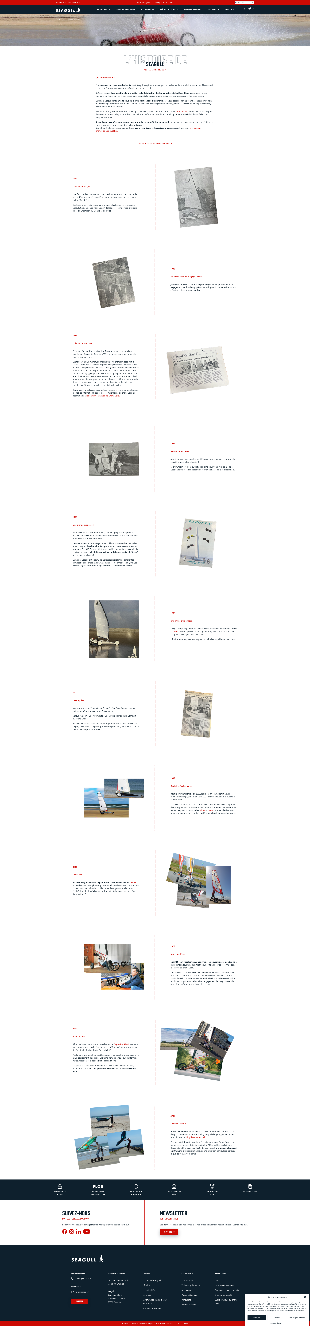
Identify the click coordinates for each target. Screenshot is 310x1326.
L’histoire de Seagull (152, 1280)
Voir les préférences (297, 1317)
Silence (132, 882)
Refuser (277, 1317)
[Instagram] (71, 1232)
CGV (216, 1280)
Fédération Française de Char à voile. (103, 395)
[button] (305, 1297)
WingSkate (213, 9)
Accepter (256, 1317)
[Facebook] (64, 1232)
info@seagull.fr (144, 2)
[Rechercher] (253, 9)
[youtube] (86, 1232)
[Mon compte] (244, 9)
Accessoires (147, 9)
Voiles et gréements (191, 1285)
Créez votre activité (223, 1295)
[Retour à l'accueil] (68, 9)
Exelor (210, 810)
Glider (202, 810)
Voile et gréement (125, 9)
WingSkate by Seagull (195, 1137)
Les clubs (147, 1295)
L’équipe (146, 1285)
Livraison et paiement (224, 1285)
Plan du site (160, 1323)
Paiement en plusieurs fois (68, 2)
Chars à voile (103, 9)
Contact (229, 9)
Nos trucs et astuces (152, 1308)
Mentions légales (276, 1323)
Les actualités (149, 1290)
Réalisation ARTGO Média (177, 1323)
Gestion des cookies (130, 1323)
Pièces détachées (169, 9)
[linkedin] (78, 1232)
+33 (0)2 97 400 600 (164, 2)
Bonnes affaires (192, 9)
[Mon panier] (249, 9)
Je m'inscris (169, 1232)
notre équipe (182, 111)
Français (240, 2)
